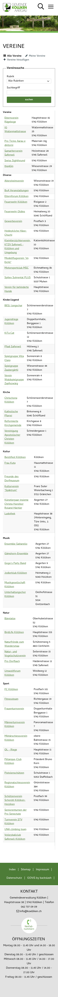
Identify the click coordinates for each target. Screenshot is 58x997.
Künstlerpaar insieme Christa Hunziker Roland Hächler (16, 504)
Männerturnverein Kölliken (14, 724)
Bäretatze (9, 619)
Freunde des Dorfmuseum (11, 479)
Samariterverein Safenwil (13, 153)
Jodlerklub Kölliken (15, 573)
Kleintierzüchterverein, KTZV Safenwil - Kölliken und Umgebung (17, 247)
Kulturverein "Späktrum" (11, 488)
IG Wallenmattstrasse (15, 130)
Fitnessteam (11, 699)
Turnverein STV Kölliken (13, 822)
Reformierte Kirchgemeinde (12, 423)
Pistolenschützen (14, 773)
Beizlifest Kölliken (15, 457)
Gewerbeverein (13, 221)
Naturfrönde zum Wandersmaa (14, 644)
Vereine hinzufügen (17, 60)
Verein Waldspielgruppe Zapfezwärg (14, 380)
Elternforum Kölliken (16, 196)
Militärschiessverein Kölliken (15, 738)
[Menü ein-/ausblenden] (51, 6)
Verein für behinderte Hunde (16, 289)
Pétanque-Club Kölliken (12, 761)
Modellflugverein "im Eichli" (16, 260)
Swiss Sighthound (14, 161)
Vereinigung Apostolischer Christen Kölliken (12, 437)
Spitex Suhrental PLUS (17, 278)
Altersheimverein (14, 181)
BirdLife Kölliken (14, 632)
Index (12, 869)
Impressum (42, 869)
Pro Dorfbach (12, 661)
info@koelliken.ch (31, 911)
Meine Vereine (36, 56)
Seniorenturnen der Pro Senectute (15, 812)
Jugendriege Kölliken (11, 321)
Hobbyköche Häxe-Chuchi (15, 233)
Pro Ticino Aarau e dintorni (15, 143)
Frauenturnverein (14, 709)
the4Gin (8, 166)
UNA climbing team (15, 829)
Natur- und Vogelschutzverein (15, 654)
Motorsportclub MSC (16, 268)
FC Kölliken (11, 689)
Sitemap (26, 869)
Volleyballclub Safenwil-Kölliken (14, 837)
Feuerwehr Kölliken (15, 202)
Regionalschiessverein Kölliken (17, 785)
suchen (29, 100)
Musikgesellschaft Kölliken (14, 585)
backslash (46, 878)
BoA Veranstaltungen (16, 191)
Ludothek (9, 514)
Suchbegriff (13, 88)
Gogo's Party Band (15, 563)
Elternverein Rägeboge (11, 120)
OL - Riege (10, 750)
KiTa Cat (9, 333)
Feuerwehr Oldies (14, 212)
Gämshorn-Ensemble (16, 554)
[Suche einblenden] (41, 6)
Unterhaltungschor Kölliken (15, 594)
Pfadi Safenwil (12, 347)
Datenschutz (14, 878)
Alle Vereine (13, 56)
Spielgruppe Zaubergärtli (11, 368)
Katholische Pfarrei (11, 414)
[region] (29, 233)
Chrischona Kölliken (10, 400)
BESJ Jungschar (13, 306)
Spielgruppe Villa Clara (14, 358)
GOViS (31, 878)
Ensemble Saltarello (15, 544)
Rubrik (10, 77)
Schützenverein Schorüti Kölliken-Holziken (15, 800)
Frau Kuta (9, 463)
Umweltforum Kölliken (12, 673)
